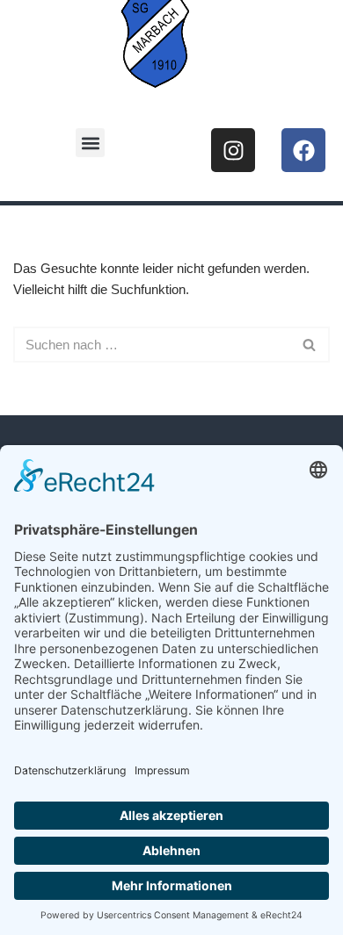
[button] (90, 142)
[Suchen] (310, 345)
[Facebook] (303, 150)
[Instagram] (233, 150)
